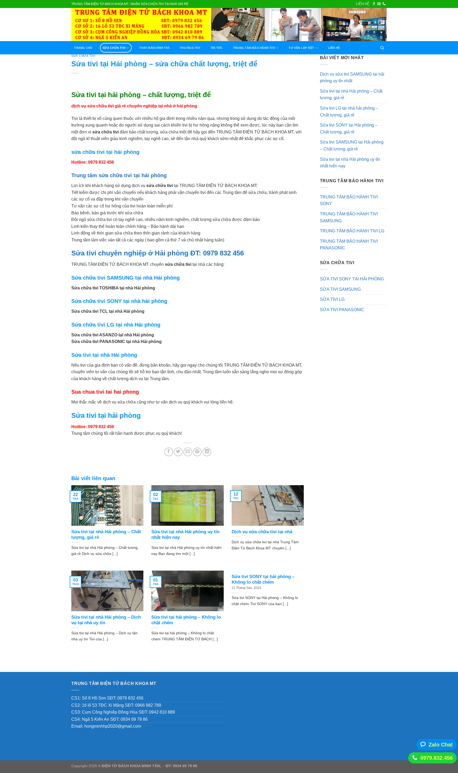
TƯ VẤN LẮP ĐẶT (301, 47)
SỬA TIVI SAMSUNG (340, 289)
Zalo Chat (441, 745)
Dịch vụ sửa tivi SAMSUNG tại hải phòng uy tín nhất (352, 77)
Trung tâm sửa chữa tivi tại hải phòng (119, 175)
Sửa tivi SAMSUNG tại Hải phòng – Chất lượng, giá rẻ (352, 145)
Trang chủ (83, 47)
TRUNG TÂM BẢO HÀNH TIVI (254, 47)
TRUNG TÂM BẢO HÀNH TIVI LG (352, 231)
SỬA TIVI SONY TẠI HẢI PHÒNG (352, 279)
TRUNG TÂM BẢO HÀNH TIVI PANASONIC (349, 244)
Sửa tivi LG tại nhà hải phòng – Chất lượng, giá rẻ (349, 111)
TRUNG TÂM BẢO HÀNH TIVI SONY (349, 200)
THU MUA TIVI (190, 47)
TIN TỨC (216, 47)
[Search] (382, 47)
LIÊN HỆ (362, 4)
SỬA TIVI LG (332, 299)
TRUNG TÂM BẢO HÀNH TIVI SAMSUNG (349, 217)
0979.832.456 (436, 758)
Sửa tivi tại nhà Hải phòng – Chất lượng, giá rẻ (351, 94)
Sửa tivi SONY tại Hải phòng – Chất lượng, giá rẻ (348, 128)
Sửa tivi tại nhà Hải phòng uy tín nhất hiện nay (350, 162)
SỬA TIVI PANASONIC (342, 309)
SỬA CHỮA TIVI (114, 47)
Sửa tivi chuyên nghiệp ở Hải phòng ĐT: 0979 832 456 (157, 253)
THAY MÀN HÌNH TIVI (154, 47)
